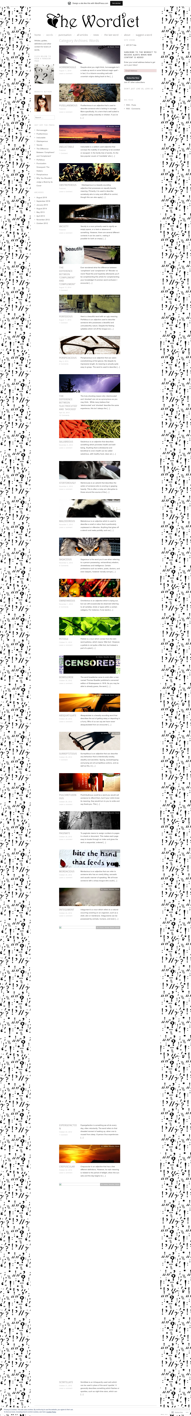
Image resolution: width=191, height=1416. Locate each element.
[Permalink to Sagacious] (89, 547)
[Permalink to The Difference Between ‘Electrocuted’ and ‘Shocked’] (89, 384)
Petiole (63, 639)
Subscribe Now (133, 78)
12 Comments (64, 415)
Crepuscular (67, 1166)
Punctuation (64, 35)
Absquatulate (67, 715)
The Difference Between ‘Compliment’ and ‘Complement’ (46, 152)
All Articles (82, 35)
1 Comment (63, 153)
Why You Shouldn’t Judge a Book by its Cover (45, 182)
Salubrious (66, 441)
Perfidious (66, 316)
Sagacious (65, 559)
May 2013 (41, 212)
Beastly (112, 85)
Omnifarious (67, 600)
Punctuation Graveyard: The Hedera (43, 167)
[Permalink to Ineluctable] (89, 135)
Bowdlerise (66, 677)
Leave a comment (65, 73)
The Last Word (111, 35)
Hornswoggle (67, 67)
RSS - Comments (133, 108)
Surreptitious (68, 753)
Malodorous (67, 521)
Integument (66, 909)
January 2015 (42, 205)
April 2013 (41, 216)
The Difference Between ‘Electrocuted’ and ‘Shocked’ (68, 403)
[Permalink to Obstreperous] (89, 173)
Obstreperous (67, 185)
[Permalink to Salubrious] (89, 429)
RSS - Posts (131, 105)
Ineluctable (66, 146)
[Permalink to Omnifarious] (89, 588)
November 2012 (43, 219)
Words (49, 35)
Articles (95, 247)
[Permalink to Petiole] (89, 627)
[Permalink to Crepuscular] (89, 1154)
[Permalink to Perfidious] (89, 304)
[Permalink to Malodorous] (89, 509)
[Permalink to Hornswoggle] (89, 55)
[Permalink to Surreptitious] (89, 741)
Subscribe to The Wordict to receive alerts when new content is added (140, 55)
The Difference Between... (106, 247)
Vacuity (63, 226)
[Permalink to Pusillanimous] (89, 93)
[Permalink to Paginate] (89, 821)
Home (37, 35)
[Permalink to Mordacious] (89, 859)
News (96, 35)
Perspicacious (68, 357)
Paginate (64, 833)
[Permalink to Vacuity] (89, 214)
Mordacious (66, 871)
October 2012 (42, 223)
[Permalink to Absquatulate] (89, 703)
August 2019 (42, 197)
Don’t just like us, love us (138, 89)
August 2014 (42, 208)
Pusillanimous (68, 105)
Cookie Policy (51, 1412)
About (127, 35)
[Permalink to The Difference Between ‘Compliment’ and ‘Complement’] (89, 255)
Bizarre (112, 47)
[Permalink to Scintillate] (89, 1281)
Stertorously (67, 483)
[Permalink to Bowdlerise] (89, 665)
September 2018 (43, 201)
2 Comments (63, 364)
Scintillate (66, 1382)
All (108, 47)
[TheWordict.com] (95, 22)
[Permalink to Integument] (89, 897)
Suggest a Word (144, 35)
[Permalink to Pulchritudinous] (89, 783)
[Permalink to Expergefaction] (89, 1024)
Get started (116, 3)
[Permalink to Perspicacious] (89, 346)
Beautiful (111, 126)
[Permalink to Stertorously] (89, 471)
